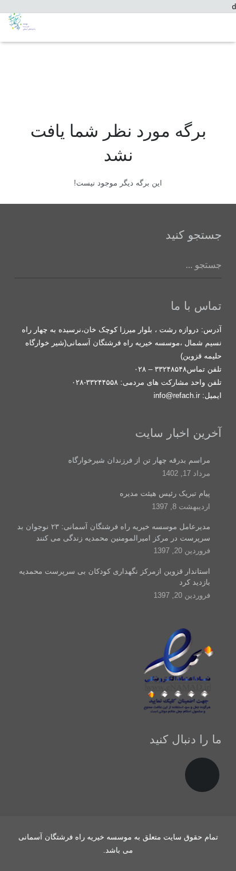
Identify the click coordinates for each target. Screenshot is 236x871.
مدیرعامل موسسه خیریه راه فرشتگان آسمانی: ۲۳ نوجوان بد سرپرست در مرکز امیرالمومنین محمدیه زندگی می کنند (113, 532)
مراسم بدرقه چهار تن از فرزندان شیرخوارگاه (139, 460)
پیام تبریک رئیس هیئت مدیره (165, 493)
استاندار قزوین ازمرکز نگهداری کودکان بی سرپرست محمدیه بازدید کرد (114, 577)
